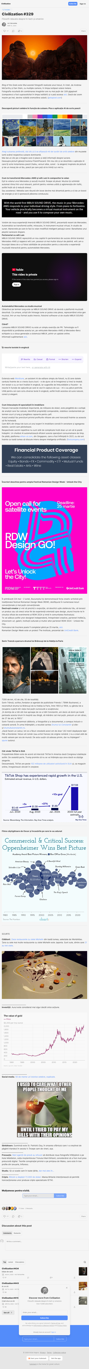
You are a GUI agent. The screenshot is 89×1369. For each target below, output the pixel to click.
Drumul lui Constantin (62, 725)
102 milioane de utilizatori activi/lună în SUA (51, 764)
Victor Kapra (12, 23)
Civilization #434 (10, 1268)
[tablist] (12, 1233)
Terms (49, 1352)
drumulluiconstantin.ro (14, 728)
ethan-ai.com (26, 436)
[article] (44, 1273)
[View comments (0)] (13, 31)
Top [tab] (4, 1262)
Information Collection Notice (44, 1325)
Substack (33, 1364)
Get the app (56, 1358)
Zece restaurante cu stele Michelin (27, 939)
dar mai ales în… (46, 1171)
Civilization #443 (10, 1283)
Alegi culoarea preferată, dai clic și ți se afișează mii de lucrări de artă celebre (38, 151)
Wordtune (19, 378)
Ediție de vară (7, 1271)
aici (65, 94)
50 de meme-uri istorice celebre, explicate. (35, 1077)
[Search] (85, 1262)
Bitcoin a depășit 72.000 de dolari (25, 1177)
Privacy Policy (62, 1325)
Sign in (83, 4)
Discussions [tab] (19, 1262)
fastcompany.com (75, 439)
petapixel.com (54, 98)
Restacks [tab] (17, 1233)
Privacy (43, 1352)
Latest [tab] (10, 1262)
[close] (67, 1288)
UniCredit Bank (71, 630)
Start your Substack (38, 1358)
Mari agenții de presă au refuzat (27, 1155)
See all (6, 1312)
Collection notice (59, 1352)
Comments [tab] (7, 1233)
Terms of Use (55, 1323)
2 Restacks (29, 1208)
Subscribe (72, 4)
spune (5, 740)
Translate (7, 10)
